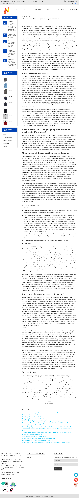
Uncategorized (7, 137)
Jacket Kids (6, 143)
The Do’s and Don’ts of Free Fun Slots (12, 35)
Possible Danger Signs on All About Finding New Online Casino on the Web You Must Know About (47, 427)
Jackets (5, 146)
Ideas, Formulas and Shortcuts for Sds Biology (34, 436)
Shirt (4, 134)
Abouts (25, 9)
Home (16, 9)
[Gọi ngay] (76, 480)
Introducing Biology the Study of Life (31, 424)
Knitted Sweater (7, 140)
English (72, 3)
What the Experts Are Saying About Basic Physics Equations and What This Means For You (12, 26)
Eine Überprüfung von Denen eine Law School (12, 43)
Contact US (74, 9)
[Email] (75, 485)
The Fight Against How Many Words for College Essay (11, 53)
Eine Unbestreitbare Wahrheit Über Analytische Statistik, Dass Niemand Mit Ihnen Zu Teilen (46, 423)
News (48, 9)
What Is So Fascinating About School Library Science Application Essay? (12, 63)
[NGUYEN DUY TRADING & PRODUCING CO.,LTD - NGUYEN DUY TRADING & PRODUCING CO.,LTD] (6, 9)
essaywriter (25, 94)
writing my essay (39, 65)
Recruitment (60, 9)
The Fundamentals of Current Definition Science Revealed (37, 440)
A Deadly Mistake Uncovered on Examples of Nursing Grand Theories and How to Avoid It (46, 442)
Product (37, 9)
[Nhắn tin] (76, 475)
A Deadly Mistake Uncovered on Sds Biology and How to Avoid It (39, 438)
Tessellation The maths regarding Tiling (32, 434)
